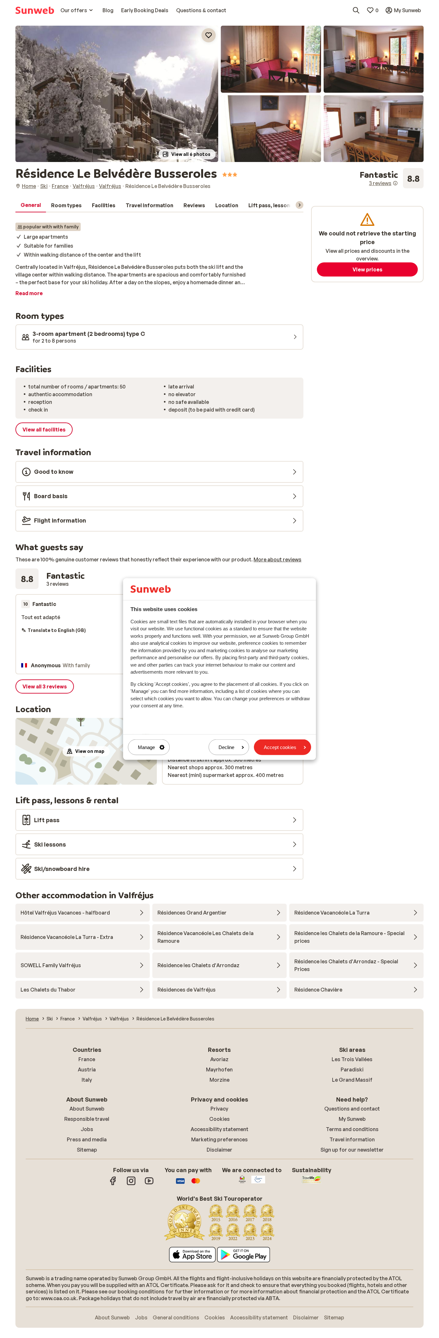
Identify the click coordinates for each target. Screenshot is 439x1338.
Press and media (87, 1139)
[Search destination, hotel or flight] (356, 10)
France (86, 1059)
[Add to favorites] (209, 35)
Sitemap (87, 1149)
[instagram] (131, 1184)
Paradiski (352, 1069)
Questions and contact (352, 1108)
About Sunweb (86, 1108)
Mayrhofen (219, 1069)
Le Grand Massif (352, 1080)
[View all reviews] (392, 178)
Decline (226, 747)
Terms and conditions (352, 1129)
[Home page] (34, 10)
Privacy (219, 1108)
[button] (116, 94)
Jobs (87, 1129)
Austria (87, 1069)
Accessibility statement (219, 1129)
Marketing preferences (219, 1139)
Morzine (219, 1080)
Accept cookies (280, 747)
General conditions (176, 1317)
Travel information (352, 1139)
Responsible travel (86, 1119)
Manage (146, 747)
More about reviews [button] (277, 559)
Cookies (219, 1119)
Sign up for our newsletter (352, 1149)
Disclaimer (219, 1149)
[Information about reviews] (395, 183)
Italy (87, 1080)
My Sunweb (352, 1119)
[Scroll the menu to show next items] (299, 205)
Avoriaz (219, 1059)
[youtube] (149, 1184)
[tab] (30, 205)
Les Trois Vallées (352, 1059)
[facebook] (113, 1184)
